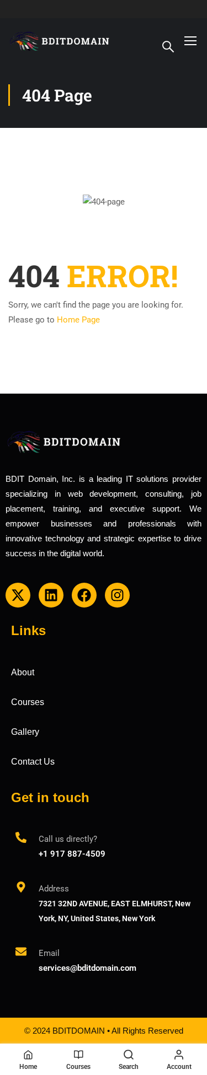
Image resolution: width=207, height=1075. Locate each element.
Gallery (25, 732)
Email (49, 953)
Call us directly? (68, 839)
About (22, 672)
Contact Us (33, 761)
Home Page (78, 320)
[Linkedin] (51, 595)
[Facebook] (84, 595)
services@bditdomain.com (87, 968)
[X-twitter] (18, 595)
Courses (27, 702)
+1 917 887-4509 (72, 854)
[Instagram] (117, 595)
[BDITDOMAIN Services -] (60, 40)
